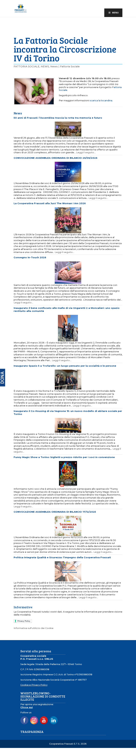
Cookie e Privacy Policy (33, 685)
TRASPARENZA (32, 732)
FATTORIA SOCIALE (26, 66)
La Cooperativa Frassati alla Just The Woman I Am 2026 (50, 203)
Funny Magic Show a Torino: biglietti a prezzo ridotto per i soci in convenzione (64, 457)
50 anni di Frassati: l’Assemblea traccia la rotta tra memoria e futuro (58, 117)
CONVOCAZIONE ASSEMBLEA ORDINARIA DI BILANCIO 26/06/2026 (55, 158)
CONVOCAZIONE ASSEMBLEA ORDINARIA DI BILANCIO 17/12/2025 (55, 512)
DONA (2, 377)
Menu (115, 12)
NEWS (45, 66)
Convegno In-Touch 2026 (30, 257)
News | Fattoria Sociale (65, 66)
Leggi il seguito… (86, 152)
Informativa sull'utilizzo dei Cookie (33, 628)
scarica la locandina (101, 100)
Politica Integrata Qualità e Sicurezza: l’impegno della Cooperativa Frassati (62, 557)
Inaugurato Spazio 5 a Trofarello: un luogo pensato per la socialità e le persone (65, 366)
